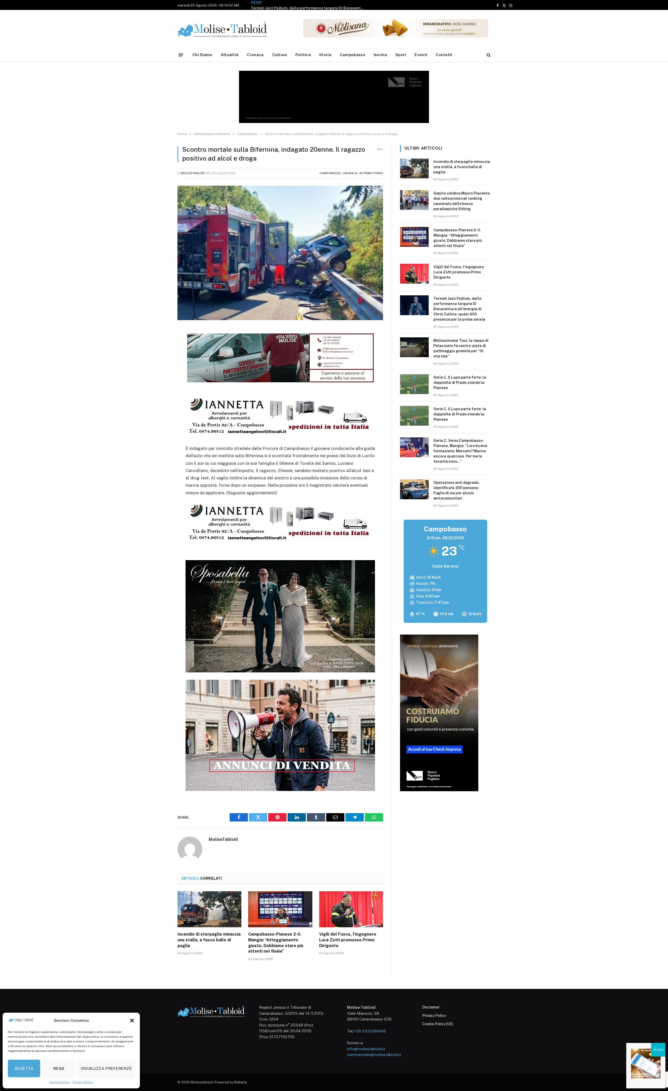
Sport (401, 54)
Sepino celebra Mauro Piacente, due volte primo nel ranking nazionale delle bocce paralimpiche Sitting (462, 201)
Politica (303, 54)
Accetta (24, 1068)
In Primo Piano (371, 173)
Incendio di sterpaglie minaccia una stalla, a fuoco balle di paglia (209, 940)
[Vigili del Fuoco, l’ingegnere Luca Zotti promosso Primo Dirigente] (351, 909)
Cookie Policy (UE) (437, 1024)
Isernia (380, 54)
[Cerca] (488, 55)
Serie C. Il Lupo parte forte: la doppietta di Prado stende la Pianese (459, 382)
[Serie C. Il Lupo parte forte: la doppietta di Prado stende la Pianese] (414, 384)
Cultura (279, 54)
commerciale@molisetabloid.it (374, 1054)
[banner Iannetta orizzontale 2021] (279, 434)
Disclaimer (431, 1007)
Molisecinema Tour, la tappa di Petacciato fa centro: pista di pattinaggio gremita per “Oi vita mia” (329, 5)
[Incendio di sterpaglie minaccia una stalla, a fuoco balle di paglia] (209, 909)
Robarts (240, 1082)
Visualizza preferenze (106, 1068)
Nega (59, 1068)
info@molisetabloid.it (366, 1049)
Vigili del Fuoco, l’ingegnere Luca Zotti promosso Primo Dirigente (347, 940)
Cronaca (255, 54)
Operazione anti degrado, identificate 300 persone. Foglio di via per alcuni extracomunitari (456, 490)
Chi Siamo (202, 54)
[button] (132, 1020)
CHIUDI (658, 1050)
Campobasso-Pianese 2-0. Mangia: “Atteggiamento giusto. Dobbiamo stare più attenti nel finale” (275, 943)
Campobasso (352, 54)
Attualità (230, 54)
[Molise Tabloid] (229, 29)
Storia (325, 54)
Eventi (421, 54)
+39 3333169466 (370, 1031)
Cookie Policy (59, 1082)
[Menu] (181, 54)
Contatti (444, 54)
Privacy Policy (83, 1082)
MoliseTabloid (193, 173)
